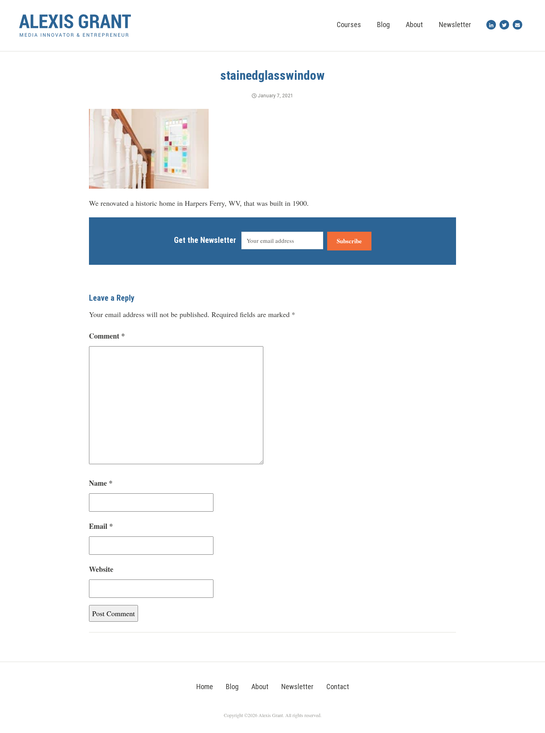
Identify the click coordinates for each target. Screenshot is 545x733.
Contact (337, 686)
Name (101, 483)
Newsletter (455, 24)
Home (204, 686)
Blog (383, 24)
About (414, 24)
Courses (349, 24)
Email (101, 526)
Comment (107, 336)
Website (101, 569)
